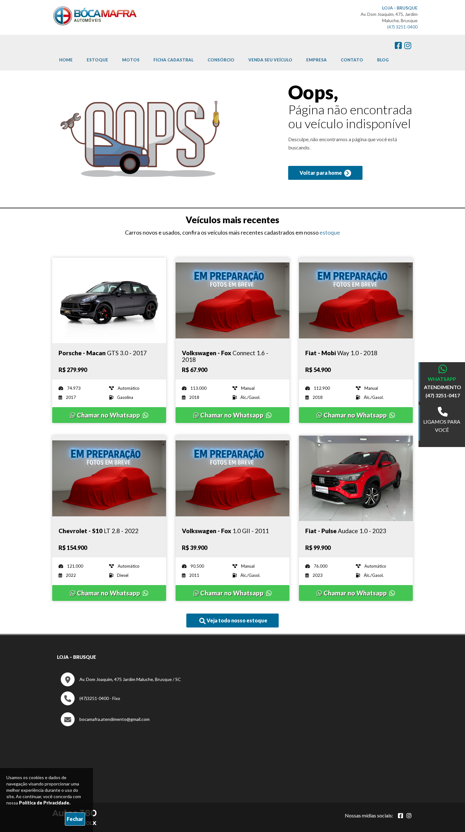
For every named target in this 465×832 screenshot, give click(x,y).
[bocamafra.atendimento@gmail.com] (105, 724)
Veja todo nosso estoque (236, 620)
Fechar (75, 819)
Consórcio (221, 59)
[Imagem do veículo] (109, 300)
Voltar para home (321, 173)
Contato (352, 59)
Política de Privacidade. (45, 802)
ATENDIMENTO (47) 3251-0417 (442, 391)
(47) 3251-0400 (402, 26)
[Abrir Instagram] (409, 815)
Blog (383, 59)
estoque (329, 232)
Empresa (316, 59)
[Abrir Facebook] (400, 815)
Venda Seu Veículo (270, 59)
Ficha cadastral (173, 59)
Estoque (97, 59)
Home (66, 59)
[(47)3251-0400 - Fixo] (90, 703)
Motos (131, 59)
